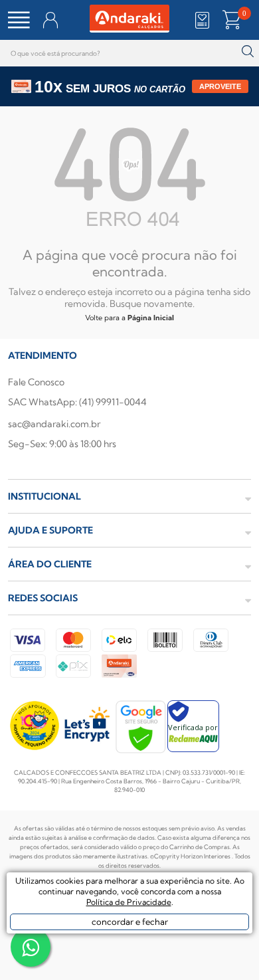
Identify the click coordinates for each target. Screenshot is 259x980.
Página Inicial (151, 317)
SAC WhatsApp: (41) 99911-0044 (77, 402)
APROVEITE (220, 86)
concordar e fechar (130, 921)
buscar (247, 51)
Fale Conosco (36, 382)
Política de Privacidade (128, 902)
